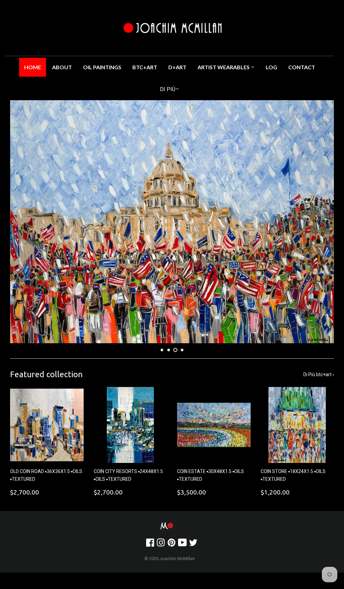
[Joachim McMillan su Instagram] (161, 544)
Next (323, 221)
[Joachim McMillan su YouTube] (182, 544)
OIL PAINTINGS (102, 67)
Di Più (167, 89)
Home (32, 67)
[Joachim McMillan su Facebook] (150, 544)
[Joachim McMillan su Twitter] (193, 544)
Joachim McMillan (177, 558)
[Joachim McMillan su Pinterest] (171, 544)
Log (271, 67)
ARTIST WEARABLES (224, 67)
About (62, 67)
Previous (21, 221)
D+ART (177, 67)
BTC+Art (144, 67)
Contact (301, 67)
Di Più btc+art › (318, 374)
